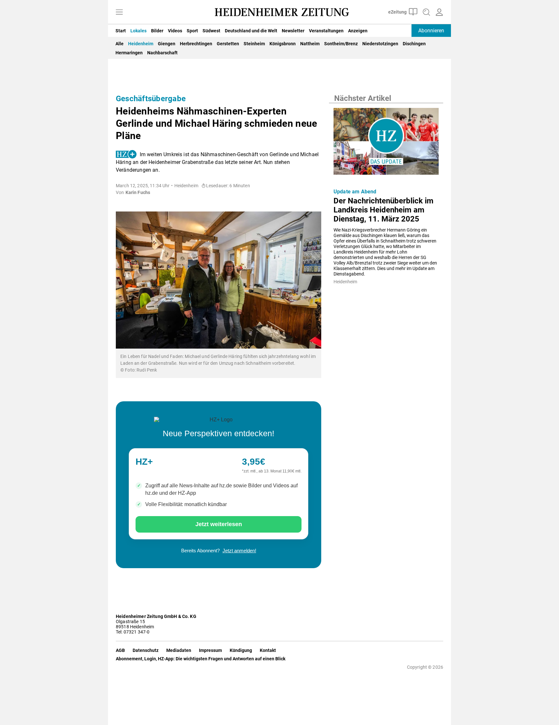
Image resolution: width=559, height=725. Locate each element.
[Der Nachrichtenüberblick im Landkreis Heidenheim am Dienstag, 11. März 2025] (386, 143)
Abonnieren (431, 30)
